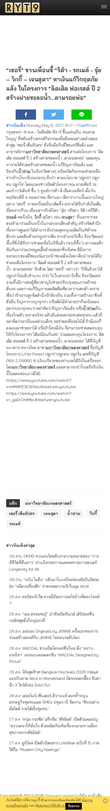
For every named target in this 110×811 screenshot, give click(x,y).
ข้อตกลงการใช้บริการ (50, 805)
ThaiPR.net (87, 125)
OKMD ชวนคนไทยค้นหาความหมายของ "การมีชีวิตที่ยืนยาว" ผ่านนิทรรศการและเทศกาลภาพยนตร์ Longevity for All (54, 563)
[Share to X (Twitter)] (53, 114)
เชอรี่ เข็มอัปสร (22, 513)
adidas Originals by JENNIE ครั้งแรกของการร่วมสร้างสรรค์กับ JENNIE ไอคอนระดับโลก (53, 634)
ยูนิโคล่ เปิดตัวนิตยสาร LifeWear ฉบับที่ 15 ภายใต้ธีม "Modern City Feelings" (54, 746)
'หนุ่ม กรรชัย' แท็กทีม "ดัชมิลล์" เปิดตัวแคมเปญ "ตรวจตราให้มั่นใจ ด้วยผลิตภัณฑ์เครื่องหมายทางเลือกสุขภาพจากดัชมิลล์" (53, 726)
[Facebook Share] (26, 114)
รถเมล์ (11, 216)
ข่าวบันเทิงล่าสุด (20, 545)
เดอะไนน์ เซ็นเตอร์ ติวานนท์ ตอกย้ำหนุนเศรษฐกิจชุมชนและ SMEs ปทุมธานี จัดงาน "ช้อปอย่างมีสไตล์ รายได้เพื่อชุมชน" (54, 702)
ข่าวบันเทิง (15, 125)
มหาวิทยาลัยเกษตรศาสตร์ (47, 151)
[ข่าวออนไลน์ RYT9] (20, 7)
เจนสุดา (68, 216)
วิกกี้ (37, 216)
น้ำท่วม (24, 171)
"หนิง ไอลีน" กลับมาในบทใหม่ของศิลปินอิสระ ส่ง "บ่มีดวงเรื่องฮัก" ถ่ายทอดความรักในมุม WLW (54, 583)
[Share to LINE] (81, 114)
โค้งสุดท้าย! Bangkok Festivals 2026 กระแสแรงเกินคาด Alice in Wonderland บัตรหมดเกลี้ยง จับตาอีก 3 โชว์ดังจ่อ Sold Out (55, 678)
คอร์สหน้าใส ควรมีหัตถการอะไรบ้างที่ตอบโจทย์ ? (54, 600)
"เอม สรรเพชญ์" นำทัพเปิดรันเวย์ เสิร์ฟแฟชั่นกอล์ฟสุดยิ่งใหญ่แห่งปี (51, 617)
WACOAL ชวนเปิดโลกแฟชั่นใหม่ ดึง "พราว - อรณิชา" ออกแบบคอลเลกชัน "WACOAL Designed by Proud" (53, 655)
